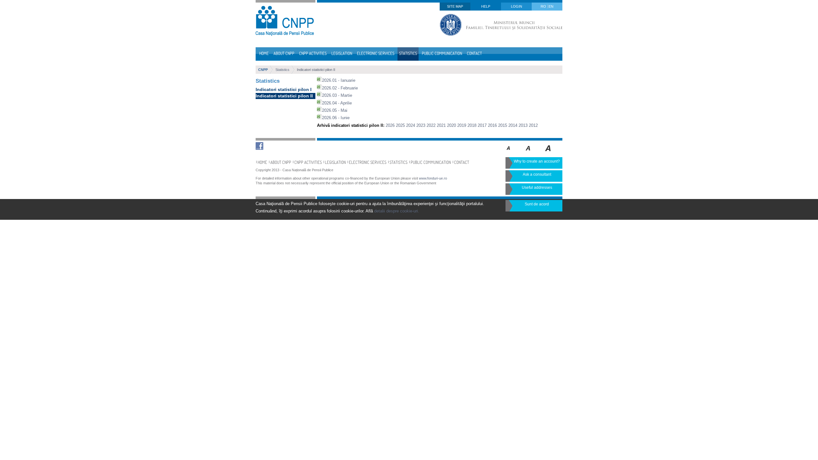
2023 (420, 125)
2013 (523, 125)
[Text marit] (528, 153)
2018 (471, 125)
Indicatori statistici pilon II (316, 70)
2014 (512, 125)
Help (485, 6)
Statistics (282, 70)
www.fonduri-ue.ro (433, 178)
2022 (431, 125)
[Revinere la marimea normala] (508, 153)
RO (544, 6)
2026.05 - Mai (334, 110)
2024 (410, 125)
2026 (390, 125)
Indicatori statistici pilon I (284, 89)
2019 (461, 125)
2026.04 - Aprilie (337, 103)
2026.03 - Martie (337, 95)
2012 (533, 125)
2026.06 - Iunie (336, 117)
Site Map (455, 6)
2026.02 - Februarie (340, 88)
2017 (482, 125)
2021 (441, 125)
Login (516, 6)
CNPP (263, 70)
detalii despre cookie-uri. (396, 211)
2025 (400, 125)
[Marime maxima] (548, 153)
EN (551, 6)
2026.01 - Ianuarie (338, 80)
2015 (502, 125)
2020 (451, 125)
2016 (492, 125)
